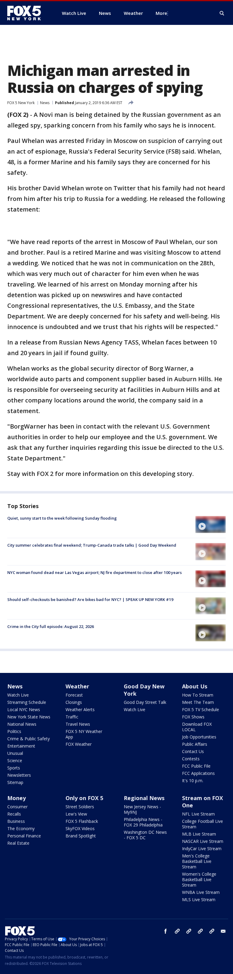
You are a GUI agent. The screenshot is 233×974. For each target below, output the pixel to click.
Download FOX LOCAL (197, 726)
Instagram (177, 931)
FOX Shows (193, 717)
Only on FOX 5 (84, 798)
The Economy (21, 828)
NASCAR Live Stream (202, 841)
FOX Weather (79, 744)
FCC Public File (196, 766)
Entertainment (21, 746)
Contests (191, 759)
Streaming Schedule (26, 702)
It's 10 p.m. (192, 780)
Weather (77, 686)
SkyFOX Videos (80, 828)
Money (16, 798)
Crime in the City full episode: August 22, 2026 (50, 626)
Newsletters (19, 775)
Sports (13, 768)
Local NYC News (23, 709)
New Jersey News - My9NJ (142, 809)
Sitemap (15, 782)
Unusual (15, 753)
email (223, 931)
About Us (194, 686)
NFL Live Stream (198, 814)
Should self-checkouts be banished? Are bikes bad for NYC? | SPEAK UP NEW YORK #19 (90, 599)
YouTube (200, 931)
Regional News (144, 798)
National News (21, 724)
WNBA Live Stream (201, 892)
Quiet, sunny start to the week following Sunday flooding (62, 518)
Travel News (78, 724)
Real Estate (18, 843)
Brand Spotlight (81, 836)
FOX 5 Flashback (82, 821)
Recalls (14, 814)
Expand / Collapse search (222, 13)
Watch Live (18, 695)
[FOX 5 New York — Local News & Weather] (27, 13)
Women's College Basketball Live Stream (199, 879)
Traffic (72, 717)
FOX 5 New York (21, 102)
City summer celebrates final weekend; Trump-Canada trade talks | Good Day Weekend (91, 545)
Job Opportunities (199, 737)
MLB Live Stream (199, 834)
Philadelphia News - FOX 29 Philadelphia (143, 822)
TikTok (189, 931)
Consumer (17, 806)
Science (14, 760)
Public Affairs (194, 744)
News (44, 102)
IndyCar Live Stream (201, 848)
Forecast (74, 695)
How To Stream (197, 695)
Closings (74, 702)
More (161, 13)
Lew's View (76, 814)
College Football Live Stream (202, 824)
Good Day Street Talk (145, 702)
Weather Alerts (80, 709)
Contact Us (193, 751)
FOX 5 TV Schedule (200, 709)
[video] (210, 524)
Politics (14, 731)
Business (16, 821)
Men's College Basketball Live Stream (196, 861)
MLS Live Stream (198, 899)
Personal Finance (24, 836)
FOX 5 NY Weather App (84, 734)
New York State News (28, 717)
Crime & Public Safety (28, 739)
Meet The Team (198, 702)
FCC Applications (198, 773)
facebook (166, 931)
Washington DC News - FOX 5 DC (145, 834)
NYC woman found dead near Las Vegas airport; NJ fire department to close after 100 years (94, 572)
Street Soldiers (80, 806)
